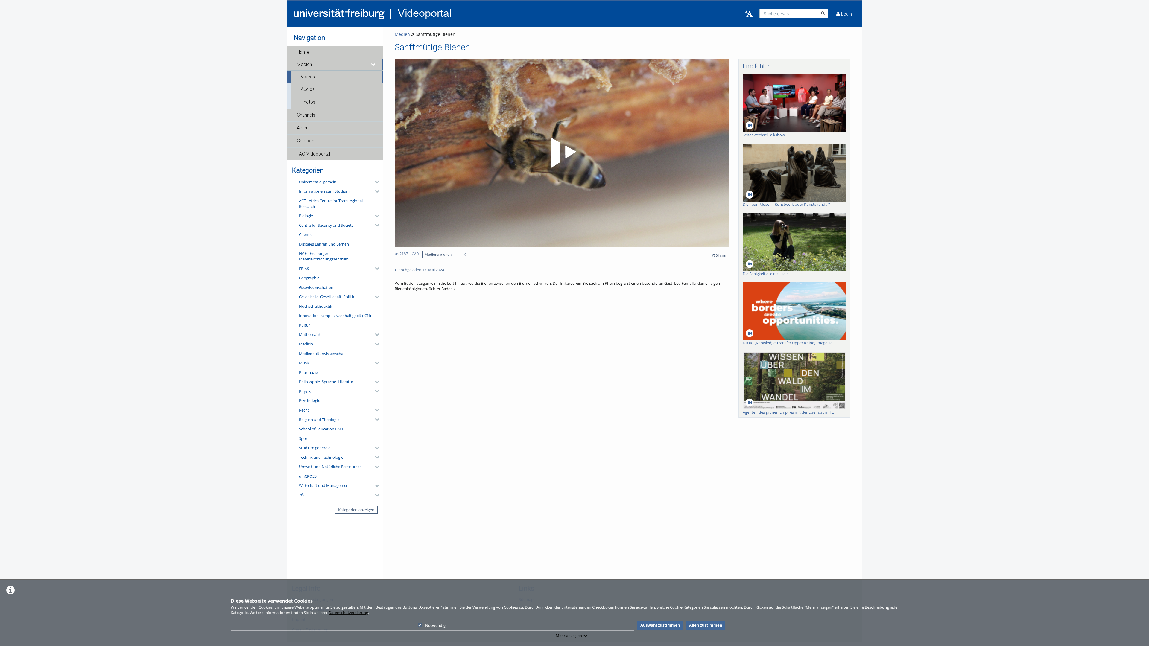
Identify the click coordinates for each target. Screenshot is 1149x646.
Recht (304, 410)
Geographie (309, 278)
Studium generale (314, 447)
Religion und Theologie (319, 419)
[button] (335, 52)
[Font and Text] (748, 14)
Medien (304, 64)
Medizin (306, 344)
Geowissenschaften (316, 287)
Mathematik (310, 334)
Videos (308, 77)
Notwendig (435, 625)
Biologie (306, 215)
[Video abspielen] (562, 153)
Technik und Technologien (322, 457)
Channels (306, 115)
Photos (308, 102)
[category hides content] (375, 182)
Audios (308, 89)
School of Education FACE (321, 429)
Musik (304, 362)
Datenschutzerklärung (348, 612)
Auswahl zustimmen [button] (660, 625)
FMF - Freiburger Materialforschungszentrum (324, 256)
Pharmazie (308, 372)
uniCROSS (308, 476)
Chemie (305, 234)
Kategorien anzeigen (356, 509)
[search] (788, 13)
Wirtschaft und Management (324, 485)
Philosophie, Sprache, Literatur (326, 381)
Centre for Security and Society (326, 225)
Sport (304, 438)
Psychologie (309, 400)
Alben (302, 128)
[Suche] (823, 13)
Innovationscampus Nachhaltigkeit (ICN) (335, 315)
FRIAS (304, 268)
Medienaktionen (438, 254)
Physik (305, 391)
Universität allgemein (317, 182)
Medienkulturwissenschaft (322, 353)
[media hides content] (373, 64)
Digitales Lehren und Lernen (324, 244)
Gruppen (305, 141)
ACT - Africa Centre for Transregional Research (331, 203)
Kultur (304, 325)
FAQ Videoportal (313, 154)
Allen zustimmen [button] (705, 625)
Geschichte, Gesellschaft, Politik (326, 296)
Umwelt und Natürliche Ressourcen (330, 466)
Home (303, 52)
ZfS (301, 495)
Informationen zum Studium (324, 191)
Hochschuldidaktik (315, 306)
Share (720, 255)
